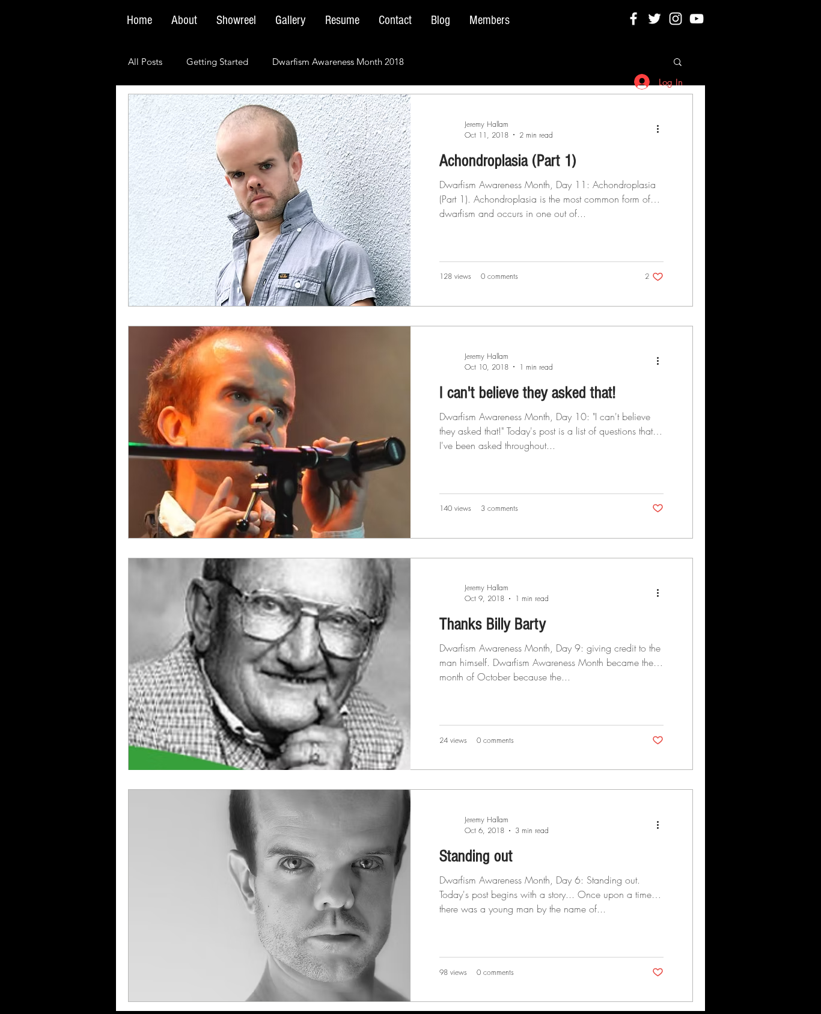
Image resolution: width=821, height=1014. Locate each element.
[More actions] (662, 129)
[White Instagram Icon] (675, 18)
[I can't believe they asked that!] (269, 432)
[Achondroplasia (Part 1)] (269, 200)
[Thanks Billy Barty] (269, 664)
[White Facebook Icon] (633, 18)
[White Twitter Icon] (654, 18)
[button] (677, 63)
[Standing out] (269, 895)
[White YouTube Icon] (696, 18)
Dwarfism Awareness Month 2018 (338, 61)
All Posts (145, 61)
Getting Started (217, 61)
